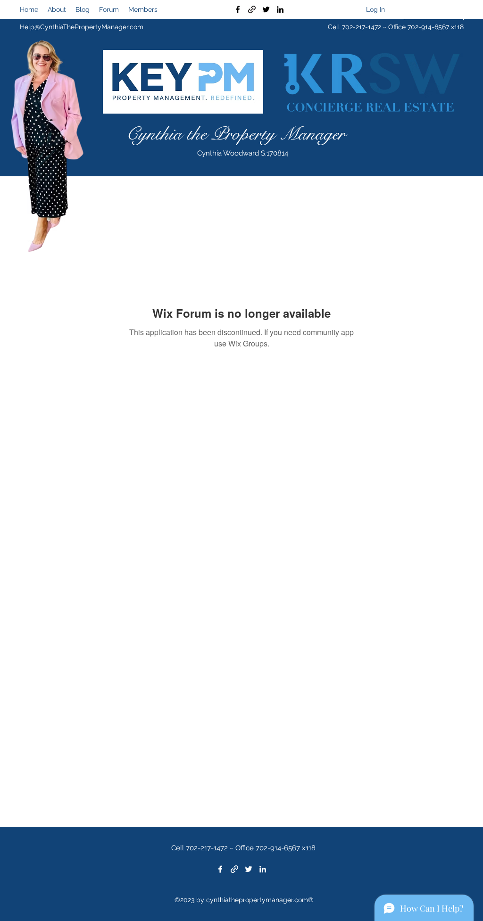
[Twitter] (266, 9)
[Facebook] (237, 9)
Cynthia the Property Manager (235, 134)
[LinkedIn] (280, 9)
